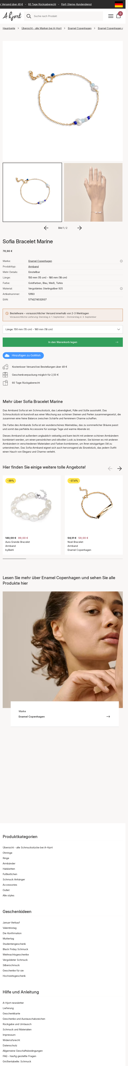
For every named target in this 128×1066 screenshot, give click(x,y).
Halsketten (9, 868)
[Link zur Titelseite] (12, 16)
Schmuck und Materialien (17, 1029)
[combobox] (67, 16)
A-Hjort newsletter (13, 1002)
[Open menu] (110, 16)
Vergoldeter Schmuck (15, 959)
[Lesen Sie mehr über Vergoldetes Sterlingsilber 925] (121, 288)
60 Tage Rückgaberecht (38, 4)
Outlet (6, 890)
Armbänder (9, 863)
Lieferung (8, 1008)
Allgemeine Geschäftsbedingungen (23, 1050)
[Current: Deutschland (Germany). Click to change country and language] (119, 4)
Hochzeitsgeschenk (14, 975)
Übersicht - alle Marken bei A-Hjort (42, 28)
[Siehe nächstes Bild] (119, 468)
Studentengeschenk (14, 943)
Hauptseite (9, 28)
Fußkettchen (10, 874)
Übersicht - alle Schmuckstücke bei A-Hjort (28, 847)
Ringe (6, 858)
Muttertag (8, 938)
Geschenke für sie (13, 970)
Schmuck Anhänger (14, 879)
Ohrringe (7, 852)
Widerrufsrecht (11, 1040)
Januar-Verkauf (11, 922)
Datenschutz (10, 1045)
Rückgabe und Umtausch (17, 1024)
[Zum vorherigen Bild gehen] (46, 228)
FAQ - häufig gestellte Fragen (19, 1056)
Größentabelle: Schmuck (17, 1061)
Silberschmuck (11, 965)
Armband (33, 266)
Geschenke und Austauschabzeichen (24, 1018)
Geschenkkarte (11, 1013)
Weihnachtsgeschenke (16, 954)
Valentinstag (9, 927)
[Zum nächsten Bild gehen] (79, 228)
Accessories (10, 884)
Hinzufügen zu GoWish (26, 355)
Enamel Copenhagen (80, 28)
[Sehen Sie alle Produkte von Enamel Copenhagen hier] (121, 261)
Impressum (9, 1034)
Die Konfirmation (12, 933)
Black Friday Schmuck (15, 949)
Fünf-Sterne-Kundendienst (72, 4)
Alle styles (8, 895)
